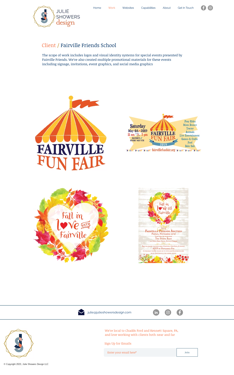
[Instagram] (210, 7)
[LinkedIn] (156, 312)
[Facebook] (203, 7)
